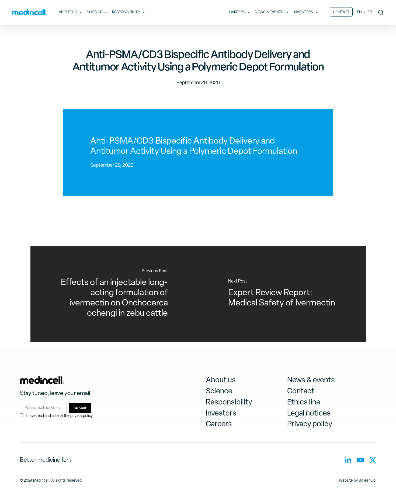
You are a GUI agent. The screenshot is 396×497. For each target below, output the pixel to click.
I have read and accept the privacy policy (59, 416)
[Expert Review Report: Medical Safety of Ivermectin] (282, 294)
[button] (221, 380)
